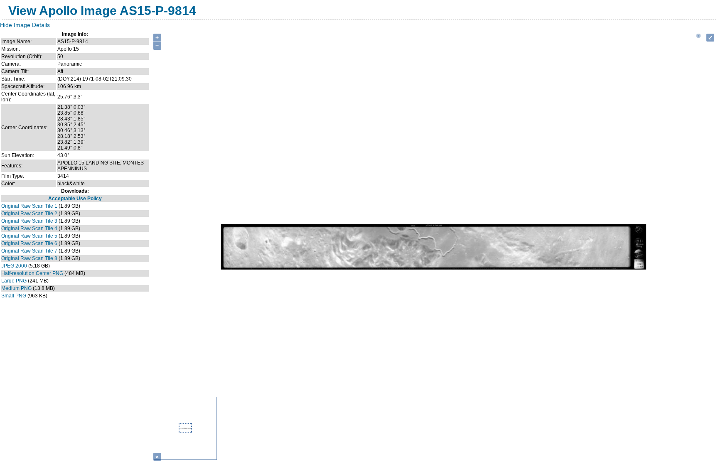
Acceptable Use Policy (75, 198)
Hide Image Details (25, 25)
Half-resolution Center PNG (32, 273)
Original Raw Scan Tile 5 (29, 236)
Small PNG (13, 296)
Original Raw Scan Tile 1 (29, 206)
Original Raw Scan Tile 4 (29, 228)
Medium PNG (16, 288)
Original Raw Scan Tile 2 (29, 213)
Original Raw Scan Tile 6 (29, 243)
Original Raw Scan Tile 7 (29, 251)
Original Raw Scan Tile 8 (29, 258)
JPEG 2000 (14, 266)
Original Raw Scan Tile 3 (29, 221)
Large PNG (14, 281)
